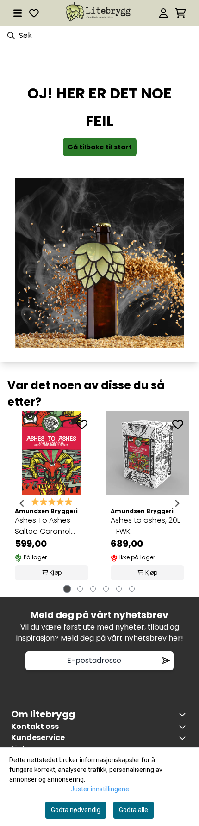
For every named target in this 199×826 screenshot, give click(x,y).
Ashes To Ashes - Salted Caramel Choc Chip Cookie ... (50, 526)
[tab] (67, 589)
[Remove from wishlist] (166, 660)
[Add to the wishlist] (81, 424)
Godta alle (133, 810)
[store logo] (99, 13)
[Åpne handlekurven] (180, 13)
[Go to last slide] (22, 503)
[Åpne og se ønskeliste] (34, 13)
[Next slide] (176, 503)
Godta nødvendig (75, 810)
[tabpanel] (51, 503)
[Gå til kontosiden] (163, 13)
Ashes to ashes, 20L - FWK (145, 526)
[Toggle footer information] (184, 714)
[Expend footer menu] (184, 737)
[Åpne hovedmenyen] (17, 13)
